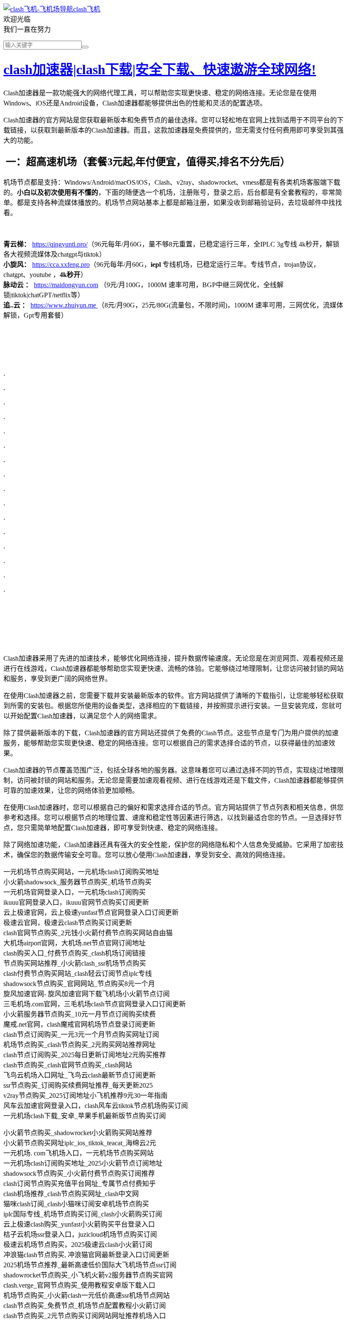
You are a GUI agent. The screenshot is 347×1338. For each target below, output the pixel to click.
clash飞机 (86, 9)
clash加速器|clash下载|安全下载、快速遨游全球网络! (159, 69)
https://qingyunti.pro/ (60, 244)
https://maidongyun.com (66, 284)
